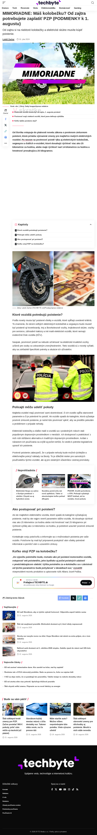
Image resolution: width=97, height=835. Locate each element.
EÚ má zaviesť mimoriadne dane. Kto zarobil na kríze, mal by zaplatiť (33, 667)
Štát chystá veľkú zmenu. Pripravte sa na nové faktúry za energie (32, 686)
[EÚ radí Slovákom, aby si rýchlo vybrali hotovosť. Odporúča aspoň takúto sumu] (9, 615)
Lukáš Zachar (8, 39)
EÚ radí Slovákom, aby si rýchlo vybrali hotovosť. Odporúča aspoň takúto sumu (51, 612)
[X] (55, 790)
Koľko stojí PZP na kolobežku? (30, 244)
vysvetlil (77, 568)
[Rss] (77, 790)
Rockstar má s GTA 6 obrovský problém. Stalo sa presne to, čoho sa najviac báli (38, 672)
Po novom (27, 139)
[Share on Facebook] (6, 119)
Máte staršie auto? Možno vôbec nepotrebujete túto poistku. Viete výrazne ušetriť (60, 724)
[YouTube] (60, 790)
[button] (5, 3)
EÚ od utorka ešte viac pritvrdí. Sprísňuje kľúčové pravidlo (29, 682)
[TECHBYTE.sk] (48, 2)
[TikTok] (73, 790)
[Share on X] (6, 125)
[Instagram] (69, 790)
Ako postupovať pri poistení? (30, 239)
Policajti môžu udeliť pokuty (29, 235)
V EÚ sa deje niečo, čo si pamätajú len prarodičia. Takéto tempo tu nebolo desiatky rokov (42, 677)
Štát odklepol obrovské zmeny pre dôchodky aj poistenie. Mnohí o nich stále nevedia (83, 724)
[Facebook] (52, 790)
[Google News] (64, 790)
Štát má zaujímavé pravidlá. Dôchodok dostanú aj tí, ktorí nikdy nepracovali (49, 624)
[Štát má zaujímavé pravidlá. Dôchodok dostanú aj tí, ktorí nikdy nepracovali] (9, 627)
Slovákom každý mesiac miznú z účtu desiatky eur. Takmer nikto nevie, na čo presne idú (36, 724)
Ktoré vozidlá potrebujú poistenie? (32, 230)
